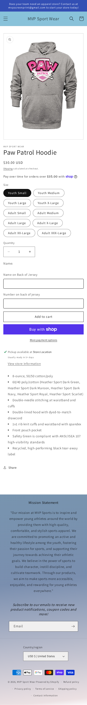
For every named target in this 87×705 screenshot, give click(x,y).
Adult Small (17, 213)
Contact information (45, 695)
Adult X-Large (47, 223)
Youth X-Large (48, 203)
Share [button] (12, 468)
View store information (24, 364)
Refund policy (71, 681)
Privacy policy (22, 688)
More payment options (43, 340)
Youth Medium (49, 193)
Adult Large (17, 223)
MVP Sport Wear (26, 681)
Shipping (8, 168)
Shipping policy (67, 688)
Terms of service (44, 688)
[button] (5, 19)
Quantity (8, 243)
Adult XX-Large (19, 233)
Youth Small (17, 193)
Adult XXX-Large (54, 233)
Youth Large (17, 203)
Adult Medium (48, 213)
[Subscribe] (73, 626)
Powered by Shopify (47, 681)
